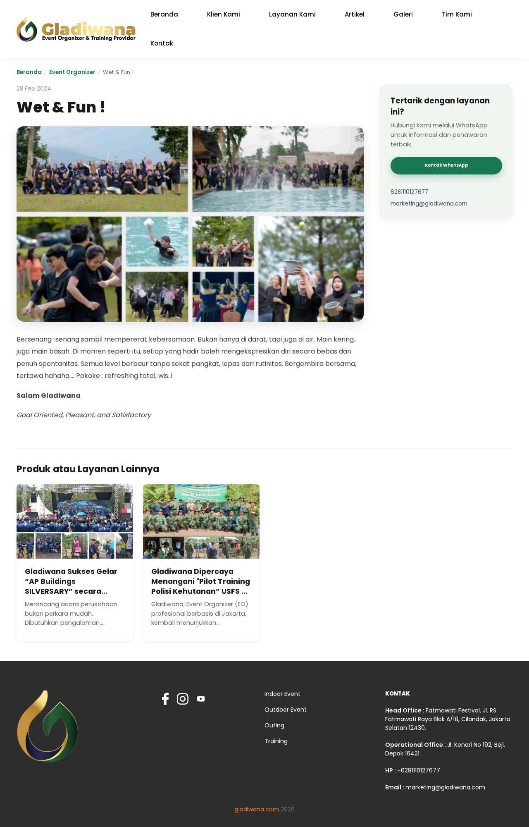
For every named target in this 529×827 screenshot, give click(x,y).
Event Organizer (72, 72)
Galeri (403, 14)
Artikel (355, 14)
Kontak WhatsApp (446, 165)
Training (276, 741)
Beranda (164, 14)
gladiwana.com (257, 809)
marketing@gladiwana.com (429, 204)
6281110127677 (409, 192)
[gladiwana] (48, 729)
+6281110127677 (418, 770)
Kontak (161, 43)
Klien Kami (223, 14)
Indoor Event (282, 694)
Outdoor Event (285, 709)
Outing (274, 725)
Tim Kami (457, 14)
